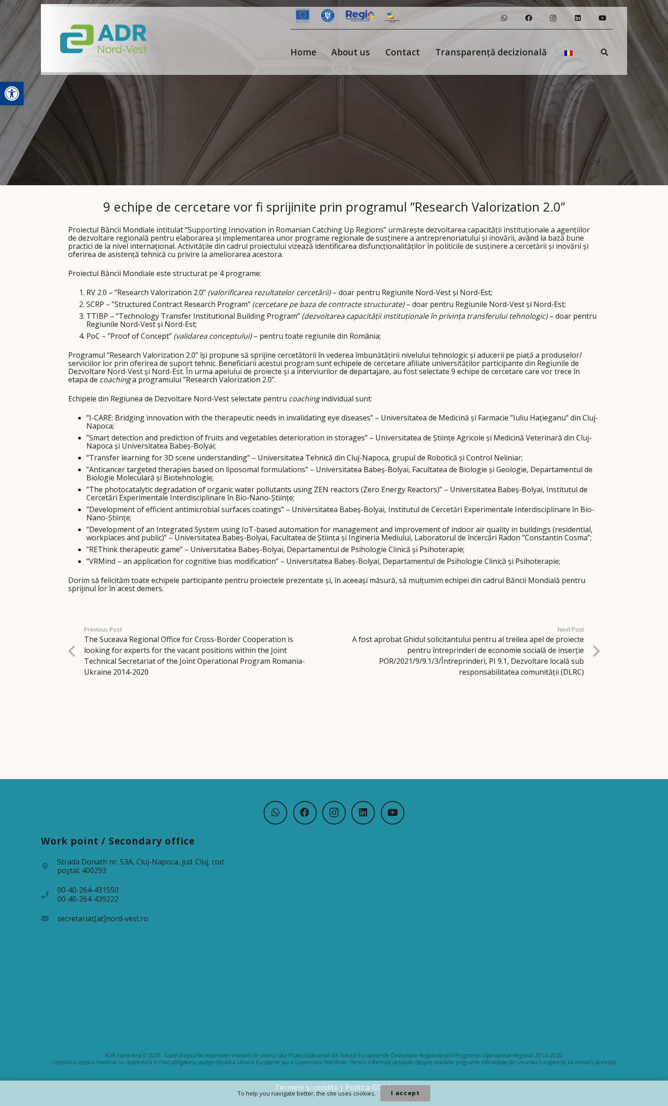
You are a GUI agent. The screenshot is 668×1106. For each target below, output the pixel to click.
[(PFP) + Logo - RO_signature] (103, 38)
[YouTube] (602, 18)
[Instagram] (553, 18)
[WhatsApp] (504, 18)
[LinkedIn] (577, 18)
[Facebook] (528, 18)
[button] (12, 93)
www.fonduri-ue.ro (333, 1069)
